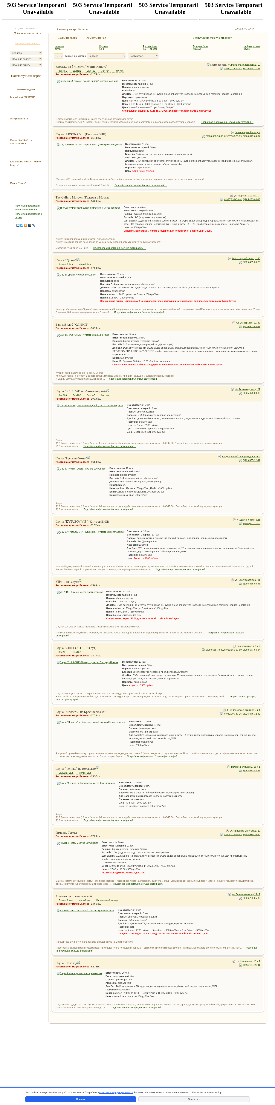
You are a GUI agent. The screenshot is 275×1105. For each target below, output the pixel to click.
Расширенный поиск (26, 43)
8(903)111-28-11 (251, 965)
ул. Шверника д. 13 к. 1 (248, 961)
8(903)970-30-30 (251, 834)
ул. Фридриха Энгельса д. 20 (245, 830)
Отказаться (194, 1099)
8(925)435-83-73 (251, 262)
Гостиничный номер (107, 900)
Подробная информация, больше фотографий (226, 122)
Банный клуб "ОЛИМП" (72, 324)
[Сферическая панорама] (78, 260)
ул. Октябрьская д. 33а (248, 322)
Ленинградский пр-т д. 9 (247, 132)
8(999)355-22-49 (251, 460)
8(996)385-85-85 (251, 583)
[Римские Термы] (77, 843)
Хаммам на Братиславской (74, 896)
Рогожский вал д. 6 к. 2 (248, 646)
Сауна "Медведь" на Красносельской (81, 712)
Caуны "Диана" (66, 260)
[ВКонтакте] (18, 225)
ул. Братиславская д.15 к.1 (246, 894)
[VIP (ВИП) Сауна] (80, 592)
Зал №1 (63, 71)
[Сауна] (90, 532)
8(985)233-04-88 (251, 199)
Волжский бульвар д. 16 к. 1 (245, 767)
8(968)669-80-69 (233, 136)
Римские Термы (66, 832)
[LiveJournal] (34, 225)
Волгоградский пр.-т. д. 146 (246, 258)
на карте (35, 75)
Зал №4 (105, 71)
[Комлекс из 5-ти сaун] (87, 81)
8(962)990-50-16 (233, 713)
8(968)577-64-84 (251, 136)
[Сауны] (90, 405)
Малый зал (84, 900)
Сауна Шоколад (66, 963)
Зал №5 (119, 71)
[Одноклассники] (26, 225)
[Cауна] (81, 468)
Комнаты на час (96, 37)
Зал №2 (77, 71)
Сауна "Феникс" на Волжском (76, 768)
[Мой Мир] (30, 225)
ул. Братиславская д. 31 (247, 580)
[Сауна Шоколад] (79, 973)
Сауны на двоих (67, 37)
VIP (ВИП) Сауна (67, 581)
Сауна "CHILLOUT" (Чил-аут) (76, 648)
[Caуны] (76, 274)
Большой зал (66, 900)
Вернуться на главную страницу (212, 37)
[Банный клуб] (83, 335)
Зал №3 (91, 71)
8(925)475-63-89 (251, 393)
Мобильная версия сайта (27, 33)
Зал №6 (77, 395)
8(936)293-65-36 (251, 898)
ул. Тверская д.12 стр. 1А (247, 195)
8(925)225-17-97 (251, 68)
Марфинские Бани (19, 118)
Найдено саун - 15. (64, 1016)
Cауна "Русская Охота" (71, 458)
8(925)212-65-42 (233, 68)
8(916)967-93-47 (251, 326)
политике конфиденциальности (116, 1092)
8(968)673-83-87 (251, 770)
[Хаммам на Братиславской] (85, 910)
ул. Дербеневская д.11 (248, 519)
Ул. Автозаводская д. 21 (247, 389)
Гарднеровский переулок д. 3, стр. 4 (241, 456)
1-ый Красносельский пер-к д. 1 (243, 710)
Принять (80, 1099)
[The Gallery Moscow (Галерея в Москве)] (88, 208)
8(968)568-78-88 (214, 136)
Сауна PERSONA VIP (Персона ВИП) (81, 134)
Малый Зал (85, 264)
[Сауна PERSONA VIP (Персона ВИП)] (89, 144)
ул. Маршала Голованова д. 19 (244, 65)
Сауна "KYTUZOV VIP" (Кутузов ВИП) (82, 521)
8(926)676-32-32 (251, 713)
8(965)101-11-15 (251, 523)
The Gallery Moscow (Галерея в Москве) (83, 197)
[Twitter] (22, 225)
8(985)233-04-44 (233, 199)
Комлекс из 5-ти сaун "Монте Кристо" (82, 66)
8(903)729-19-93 (233, 834)
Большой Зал (66, 264)
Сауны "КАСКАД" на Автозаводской (81, 391)
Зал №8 (63, 395)
